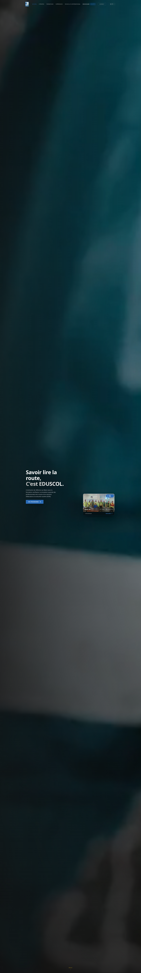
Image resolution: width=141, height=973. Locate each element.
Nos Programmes (33, 501)
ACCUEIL (34, 4)
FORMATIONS (49, 4)
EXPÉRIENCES (59, 4)
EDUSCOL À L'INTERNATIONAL (72, 4)
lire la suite (108, 513)
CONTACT (101, 4)
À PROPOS (41, 4)
